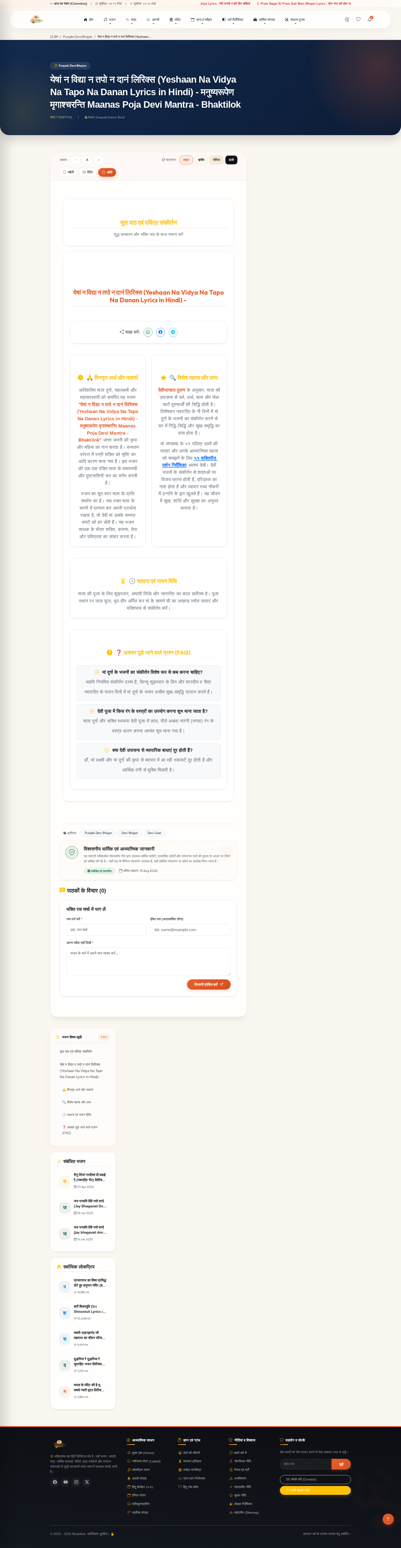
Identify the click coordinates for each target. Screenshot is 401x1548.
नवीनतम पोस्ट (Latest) (146, 1461)
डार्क (231, 160)
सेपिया (216, 160)
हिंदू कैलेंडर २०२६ (142, 1487)
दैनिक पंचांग (139, 1495)
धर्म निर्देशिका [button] (235, 19)
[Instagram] (75, 1482)
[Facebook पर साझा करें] (160, 332)
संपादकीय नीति (242, 1487)
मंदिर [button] (178, 19)
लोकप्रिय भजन (141, 1470)
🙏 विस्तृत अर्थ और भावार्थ (77, 1090)
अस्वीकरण (240, 1478)
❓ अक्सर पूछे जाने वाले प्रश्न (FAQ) (79, 1130)
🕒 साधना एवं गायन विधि (76, 1115)
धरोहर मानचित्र (192, 1470)
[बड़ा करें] (99, 160)
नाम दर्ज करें (74, 919)
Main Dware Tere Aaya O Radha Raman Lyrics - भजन (249, 3)
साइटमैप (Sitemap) (246, 1512)
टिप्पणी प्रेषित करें (206, 984)
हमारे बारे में (240, 1452)
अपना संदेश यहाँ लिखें (79, 942)
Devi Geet (154, 833)
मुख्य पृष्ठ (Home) (143, 1452)
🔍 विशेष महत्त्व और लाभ (76, 1102)
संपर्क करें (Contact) (303, 1479)
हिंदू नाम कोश (190, 1487)
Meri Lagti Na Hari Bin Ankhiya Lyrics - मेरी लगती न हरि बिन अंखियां (340, 3)
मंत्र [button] (133, 19)
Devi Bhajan (130, 833)
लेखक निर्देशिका (243, 1504)
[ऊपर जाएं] (388, 1519)
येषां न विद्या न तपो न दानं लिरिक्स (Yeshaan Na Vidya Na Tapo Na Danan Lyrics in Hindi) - (81, 1071)
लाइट (186, 160)
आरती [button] (155, 19)
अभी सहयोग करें (300, 1490)
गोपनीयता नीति (242, 1461)
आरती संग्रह (139, 1478)
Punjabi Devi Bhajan (77, 37)
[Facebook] (54, 1482)
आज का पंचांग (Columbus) (70, 3)
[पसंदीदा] (358, 19)
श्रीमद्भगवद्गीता (140, 1504)
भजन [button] (112, 19)
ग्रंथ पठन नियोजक (194, 1478)
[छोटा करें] (76, 160)
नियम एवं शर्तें (241, 1470)
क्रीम (201, 160)
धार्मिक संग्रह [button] (267, 19)
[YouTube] (65, 1482)
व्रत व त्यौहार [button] (204, 19)
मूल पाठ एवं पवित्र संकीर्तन (76, 1051)
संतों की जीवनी (191, 1452)
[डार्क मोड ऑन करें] (347, 19)
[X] (86, 1482)
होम (91, 19)
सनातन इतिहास (192, 1461)
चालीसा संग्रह (140, 1512)
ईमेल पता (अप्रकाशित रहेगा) (166, 919)
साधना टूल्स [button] (297, 19)
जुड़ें (341, 1464)
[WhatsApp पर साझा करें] (148, 332)
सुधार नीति (240, 1495)
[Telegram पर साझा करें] (173, 332)
